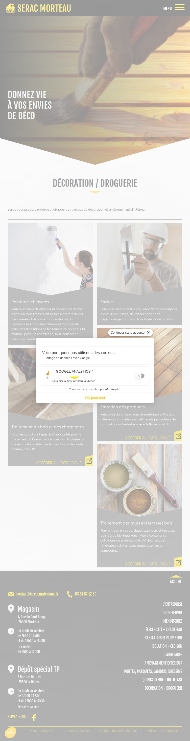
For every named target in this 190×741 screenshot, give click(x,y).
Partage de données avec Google (67, 358)
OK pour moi (95, 398)
